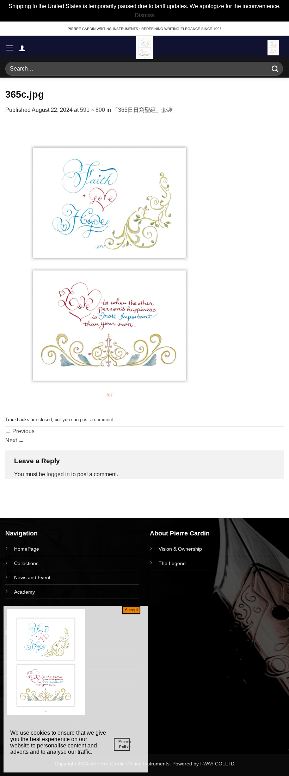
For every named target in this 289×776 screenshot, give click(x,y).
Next (14, 440)
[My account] (22, 48)
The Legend (172, 563)
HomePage (26, 549)
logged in (58, 474)
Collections (26, 563)
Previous (20, 431)
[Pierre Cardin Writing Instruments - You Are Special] (144, 48)
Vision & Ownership (180, 549)
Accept (131, 609)
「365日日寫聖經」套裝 (142, 110)
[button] (9, 47)
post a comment (96, 419)
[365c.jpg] (109, 264)
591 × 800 (92, 110)
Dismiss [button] (145, 15)
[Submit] (275, 69)
